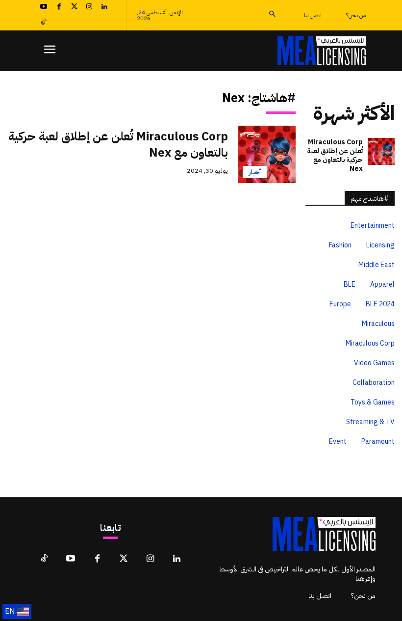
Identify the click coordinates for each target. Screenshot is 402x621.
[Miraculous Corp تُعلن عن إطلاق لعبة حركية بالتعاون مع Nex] (267, 155)
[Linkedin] (104, 7)
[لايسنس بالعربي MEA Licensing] (321, 50)
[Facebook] (59, 7)
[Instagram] (89, 7)
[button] (271, 15)
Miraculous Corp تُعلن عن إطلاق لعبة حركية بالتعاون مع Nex (118, 145)
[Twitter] (74, 7)
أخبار (255, 172)
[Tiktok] (43, 22)
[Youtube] (43, 7)
